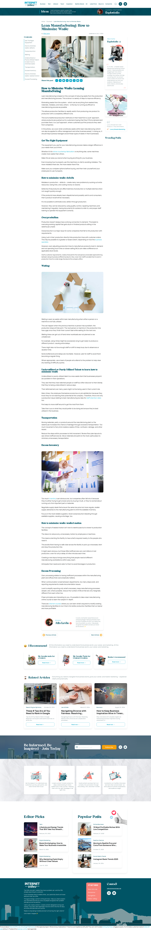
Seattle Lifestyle (79, 4)
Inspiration (69, 4)
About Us (101, 4)
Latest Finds (93, 4)
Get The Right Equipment (29, 41)
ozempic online (22, 929)
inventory (52, 498)
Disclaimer (91, 892)
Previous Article (51, 635)
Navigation (91, 895)
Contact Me (108, 4)
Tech (49, 4)
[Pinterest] (125, 4)
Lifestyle (55, 4)
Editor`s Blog (92, 899)
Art (86, 4)
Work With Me (92, 889)
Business (42, 4)
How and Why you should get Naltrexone (22, 927)
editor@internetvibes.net (114, 888)
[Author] (71, 623)
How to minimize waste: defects (30, 47)
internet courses (55, 604)
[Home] (31, 4)
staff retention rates (93, 398)
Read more (45, 663)
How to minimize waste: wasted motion (32, 75)
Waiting (27, 55)
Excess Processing (31, 79)
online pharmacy (107, 927)
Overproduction (30, 51)
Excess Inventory (30, 70)
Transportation (30, 67)
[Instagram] (120, 4)
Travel (62, 4)
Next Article (95, 635)
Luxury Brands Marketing (117, 129)
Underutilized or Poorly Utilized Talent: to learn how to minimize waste (32, 61)
